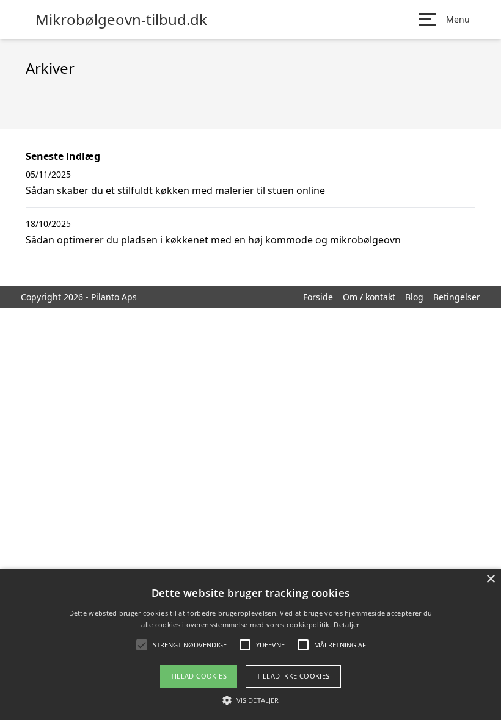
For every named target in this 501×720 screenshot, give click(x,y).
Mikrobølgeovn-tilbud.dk (121, 19)
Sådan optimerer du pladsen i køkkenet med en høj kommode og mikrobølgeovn (213, 240)
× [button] (490, 579)
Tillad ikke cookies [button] (293, 675)
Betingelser (456, 297)
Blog (414, 297)
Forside (318, 297)
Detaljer (346, 624)
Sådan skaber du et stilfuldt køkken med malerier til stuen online (175, 190)
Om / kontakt (369, 297)
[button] (250, 700)
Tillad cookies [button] (198, 675)
